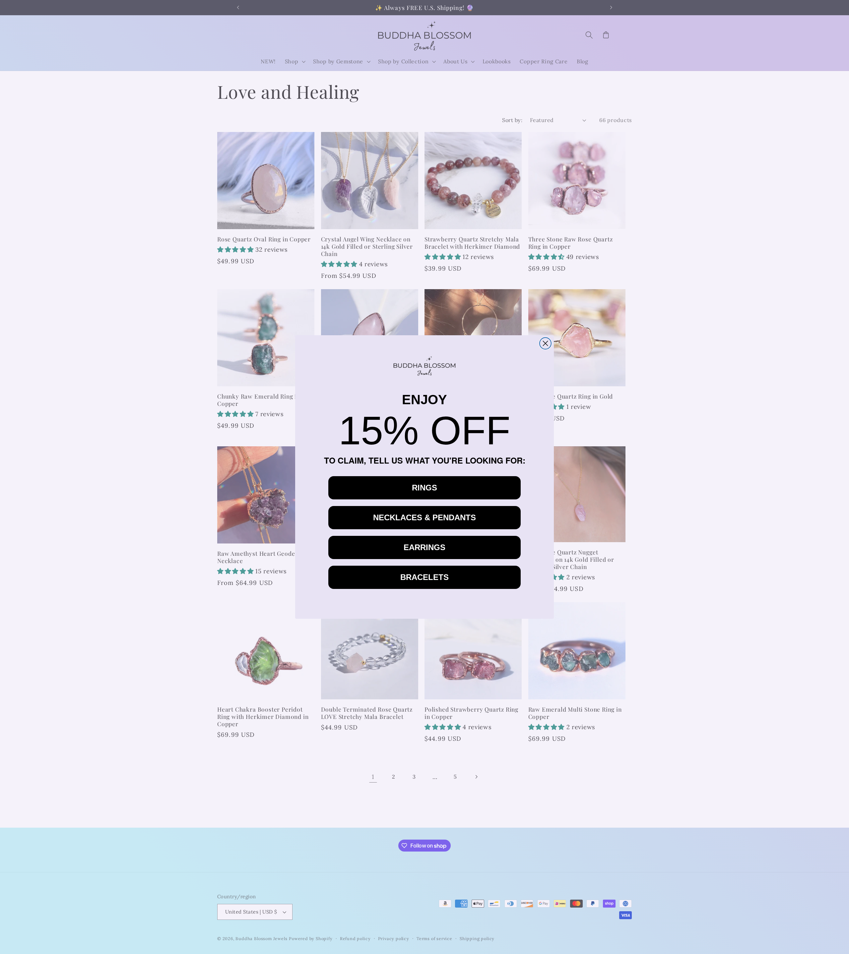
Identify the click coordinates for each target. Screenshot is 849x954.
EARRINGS (424, 547)
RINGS (424, 487)
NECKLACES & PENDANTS (424, 517)
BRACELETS (424, 577)
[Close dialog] (545, 343)
